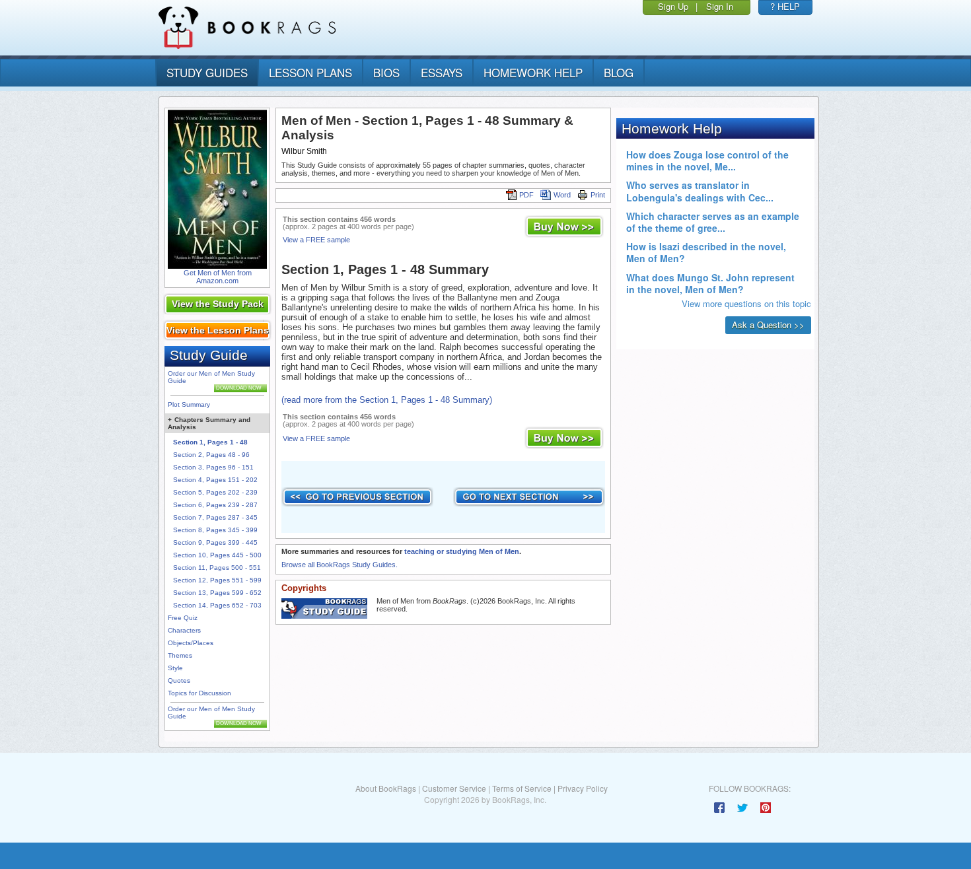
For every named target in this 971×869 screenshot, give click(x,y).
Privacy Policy (582, 788)
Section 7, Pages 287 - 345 (215, 517)
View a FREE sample (316, 240)
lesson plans (310, 72)
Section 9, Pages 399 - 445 (215, 542)
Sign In (719, 6)
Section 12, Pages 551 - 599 (217, 580)
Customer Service (454, 788)
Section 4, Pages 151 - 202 (215, 479)
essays (441, 72)
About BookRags (385, 788)
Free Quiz (183, 617)
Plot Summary (189, 404)
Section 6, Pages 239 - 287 (215, 504)
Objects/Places (190, 642)
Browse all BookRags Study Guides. (339, 565)
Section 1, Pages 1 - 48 (210, 442)
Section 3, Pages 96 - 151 (213, 467)
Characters (184, 630)
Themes (180, 655)
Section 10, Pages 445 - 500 (217, 555)
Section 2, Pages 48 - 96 (211, 454)
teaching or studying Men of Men (461, 551)
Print (598, 195)
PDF (526, 195)
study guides (207, 72)
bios (386, 72)
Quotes (179, 680)
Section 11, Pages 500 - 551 (217, 567)
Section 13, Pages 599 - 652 (217, 592)
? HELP (785, 6)
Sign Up (673, 6)
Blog (618, 72)
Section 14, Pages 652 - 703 (217, 605)
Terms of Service (522, 788)
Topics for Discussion (199, 693)
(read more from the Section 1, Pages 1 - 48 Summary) (386, 400)
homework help (533, 72)
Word (562, 195)
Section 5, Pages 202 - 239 (215, 492)
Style (175, 668)
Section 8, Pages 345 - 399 (215, 530)
